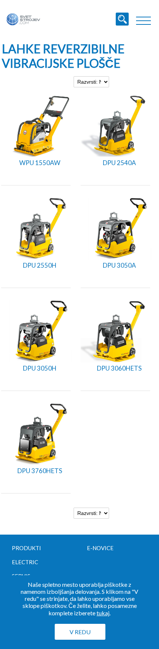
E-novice (100, 548)
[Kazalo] (143, 20)
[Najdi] (122, 19)
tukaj (103, 612)
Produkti (26, 548)
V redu (80, 631)
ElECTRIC (25, 562)
